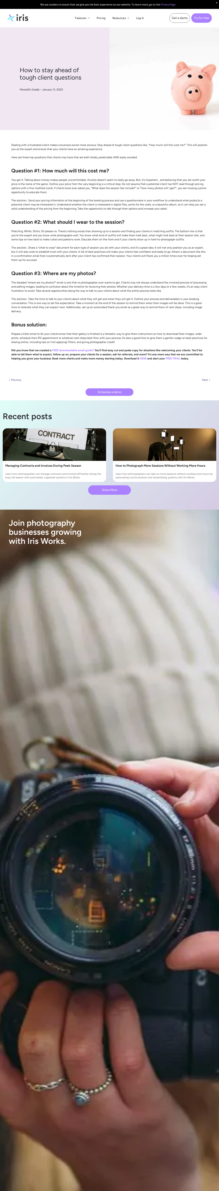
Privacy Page (168, 4)
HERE (143, 358)
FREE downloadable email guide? (73, 350)
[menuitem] (82, 18)
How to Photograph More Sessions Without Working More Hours (160, 466)
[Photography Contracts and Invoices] (54, 444)
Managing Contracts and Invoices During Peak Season (43, 466)
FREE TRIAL (173, 358)
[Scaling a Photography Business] (164, 444)
